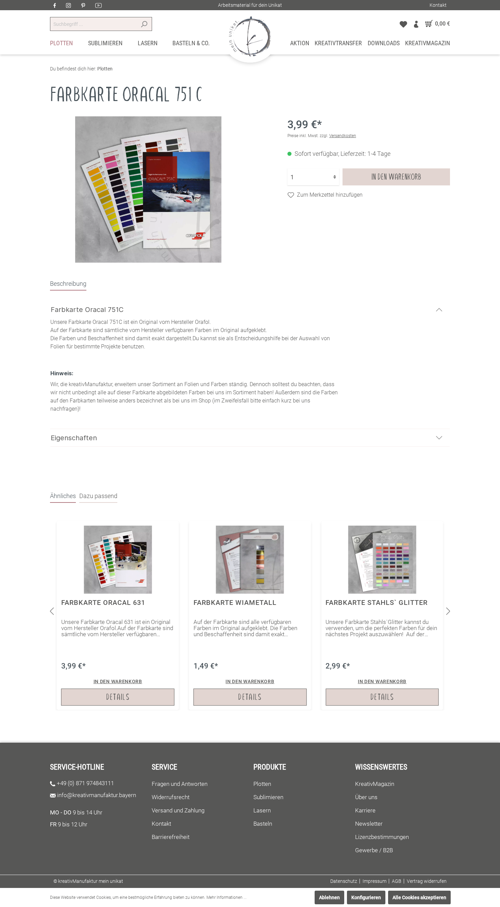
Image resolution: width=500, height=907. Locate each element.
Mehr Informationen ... (226, 897)
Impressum (374, 881)
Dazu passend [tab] (98, 495)
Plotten (262, 783)
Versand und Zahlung (178, 810)
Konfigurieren (366, 897)
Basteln (262, 823)
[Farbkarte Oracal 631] (118, 615)
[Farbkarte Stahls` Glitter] (382, 615)
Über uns (366, 797)
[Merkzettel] (403, 23)
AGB (396, 881)
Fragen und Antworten (179, 783)
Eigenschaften (74, 438)
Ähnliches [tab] (63, 495)
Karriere (365, 810)
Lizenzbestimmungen (382, 837)
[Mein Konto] (416, 23)
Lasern (262, 810)
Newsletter (369, 823)
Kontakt (438, 5)
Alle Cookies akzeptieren (419, 897)
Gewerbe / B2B (374, 850)
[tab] (68, 283)
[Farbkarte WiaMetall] (250, 615)
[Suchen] (144, 24)
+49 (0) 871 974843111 (85, 783)
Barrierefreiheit (170, 837)
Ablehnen (329, 897)
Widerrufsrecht (170, 797)
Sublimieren (268, 797)
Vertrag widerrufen (427, 881)
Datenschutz (343, 881)
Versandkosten (342, 135)
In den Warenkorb (396, 176)
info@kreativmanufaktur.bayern (96, 795)
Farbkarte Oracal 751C (87, 310)
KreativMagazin (374, 783)
